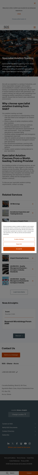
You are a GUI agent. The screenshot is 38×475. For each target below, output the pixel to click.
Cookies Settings (19, 239)
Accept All (19, 249)
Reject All (19, 244)
